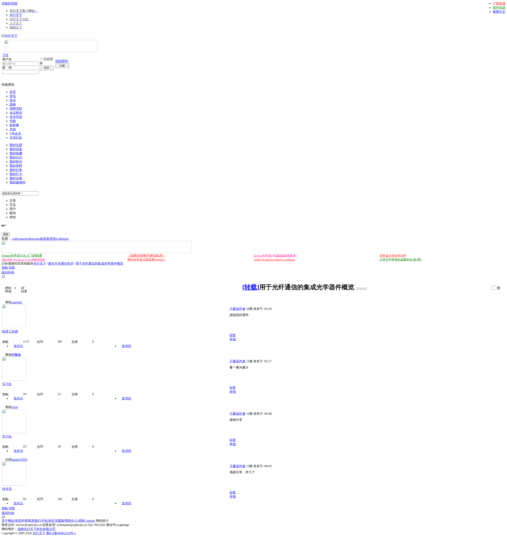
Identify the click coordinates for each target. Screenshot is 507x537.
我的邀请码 (17, 182)
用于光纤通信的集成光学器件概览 (99, 263)
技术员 (7, 489)
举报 (233, 339)
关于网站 (8, 520)
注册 (62, 65)
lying (14, 407)
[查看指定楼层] (498, 287)
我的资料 (16, 165)
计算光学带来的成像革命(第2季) (400, 259)
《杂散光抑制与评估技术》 (147, 255)
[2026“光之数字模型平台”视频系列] (97, 251)
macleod (24, 238)
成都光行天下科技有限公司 (36, 529)
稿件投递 (499, 7)
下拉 (5, 55)
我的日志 (16, 157)
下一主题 (487, 287)
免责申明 (21, 520)
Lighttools (62, 238)
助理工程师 (10, 331)
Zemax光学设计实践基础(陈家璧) (275, 255)
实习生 (7, 384)
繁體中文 (499, 11)
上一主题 (483, 287)
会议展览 (16, 112)
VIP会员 (15, 133)
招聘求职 (16, 108)
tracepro (35, 238)
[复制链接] (361, 288)
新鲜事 (14, 125)
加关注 (18, 346)
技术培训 (16, 117)
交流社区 (16, 137)
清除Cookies (86, 520)
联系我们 (34, 520)
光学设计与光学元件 (392, 255)
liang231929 (19, 459)
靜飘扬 (16, 354)
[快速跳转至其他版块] (17, 264)
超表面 (45, 238)
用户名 (7, 59)
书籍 (13, 121)
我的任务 (16, 170)
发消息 (126, 346)
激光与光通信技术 (60, 263)
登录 (46, 67)
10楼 (249, 308)
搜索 (5, 234)
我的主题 (16, 145)
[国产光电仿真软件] (51, 50)
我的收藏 (16, 153)
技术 (13, 100)
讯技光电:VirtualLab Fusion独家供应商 (23, 259)
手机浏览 (47, 520)
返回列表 (8, 272)
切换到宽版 (9, 3)
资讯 (13, 96)
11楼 (249, 361)
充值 (13, 129)
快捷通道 (8, 84)
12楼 (249, 413)
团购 (13, 104)
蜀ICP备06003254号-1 (61, 533)
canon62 (16, 302)
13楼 (249, 466)
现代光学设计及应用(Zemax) (146, 259)
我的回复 (16, 149)
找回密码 (61, 61)
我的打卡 (16, 174)
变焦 (53, 238)
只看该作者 (237, 308)
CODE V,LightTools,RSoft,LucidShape (274, 259)
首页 (13, 92)
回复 (12, 267)
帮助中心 (71, 520)
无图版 (59, 520)
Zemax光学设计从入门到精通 (22, 255)
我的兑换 (16, 178)
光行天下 (16, 15)
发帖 (5, 267)
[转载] (250, 287)
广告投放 (499, 3)
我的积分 (16, 161)
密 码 (7, 67)
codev (15, 238)
